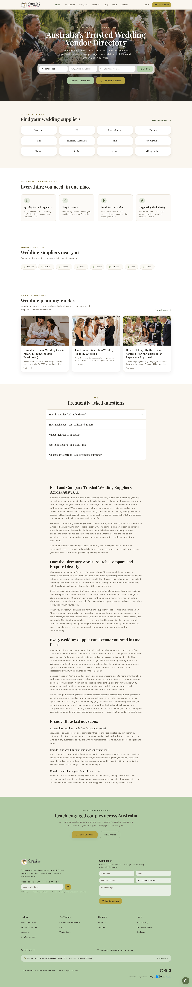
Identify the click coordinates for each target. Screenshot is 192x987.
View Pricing (110, 834)
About (114, 5)
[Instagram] (161, 970)
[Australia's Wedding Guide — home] (30, 5)
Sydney (149, 267)
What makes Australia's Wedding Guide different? (96, 454)
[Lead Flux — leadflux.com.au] (162, 977)
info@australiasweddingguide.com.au (116, 950)
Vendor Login (65, 932)
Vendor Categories (29, 927)
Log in (146, 5)
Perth (133, 267)
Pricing (62, 927)
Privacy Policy (142, 922)
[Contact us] (185, 980)
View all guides (162, 310)
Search (146, 68)
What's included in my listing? (96, 434)
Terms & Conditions (145, 927)
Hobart (99, 267)
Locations (96, 5)
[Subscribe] (68, 887)
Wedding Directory (29, 922)
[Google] (170, 970)
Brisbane (47, 267)
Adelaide (30, 267)
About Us (102, 922)
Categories (84, 5)
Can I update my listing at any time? (96, 444)
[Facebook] (165, 970)
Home (57, 5)
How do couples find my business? (96, 414)
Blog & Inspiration (28, 937)
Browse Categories (80, 80)
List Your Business (161, 5)
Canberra (65, 267)
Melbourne (116, 267)
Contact (124, 5)
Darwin (83, 267)
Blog (106, 5)
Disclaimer (141, 932)
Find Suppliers (69, 5)
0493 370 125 (29, 950)
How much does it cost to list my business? (96, 424)
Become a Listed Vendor (69, 922)
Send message (112, 901)
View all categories (160, 120)
